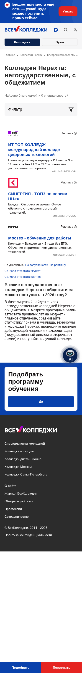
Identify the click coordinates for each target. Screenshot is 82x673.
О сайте (10, 486)
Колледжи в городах (20, 451)
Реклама (67, 133)
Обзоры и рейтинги (19, 501)
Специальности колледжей (25, 443)
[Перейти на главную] (26, 29)
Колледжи (22, 42)
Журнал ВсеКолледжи (21, 493)
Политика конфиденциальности (28, 535)
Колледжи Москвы (18, 466)
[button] (65, 29)
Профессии (13, 509)
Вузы (60, 42)
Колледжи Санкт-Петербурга (26, 474)
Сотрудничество (17, 516)
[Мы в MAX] (56, 29)
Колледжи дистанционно (23, 459)
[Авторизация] (75, 29)
